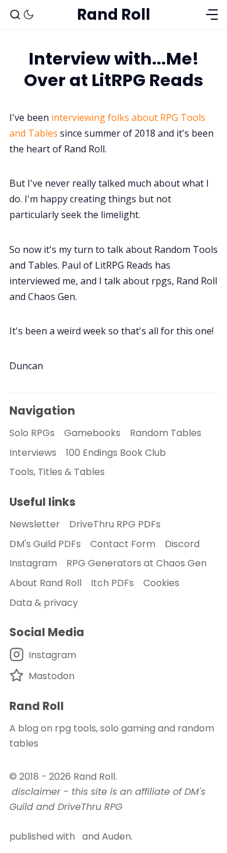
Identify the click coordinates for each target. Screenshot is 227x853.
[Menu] (212, 14)
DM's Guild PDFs (45, 544)
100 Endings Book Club (116, 452)
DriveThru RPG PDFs (115, 524)
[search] (15, 14)
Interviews (32, 452)
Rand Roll (94, 776)
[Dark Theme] (28, 14)
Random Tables (165, 433)
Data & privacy (43, 602)
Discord (182, 544)
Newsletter (34, 524)
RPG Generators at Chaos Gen (136, 563)
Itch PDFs (112, 583)
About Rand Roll (45, 583)
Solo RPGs (32, 433)
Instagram (33, 563)
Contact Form (122, 544)
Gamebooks (92, 433)
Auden (116, 836)
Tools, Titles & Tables (57, 472)
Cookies (161, 583)
